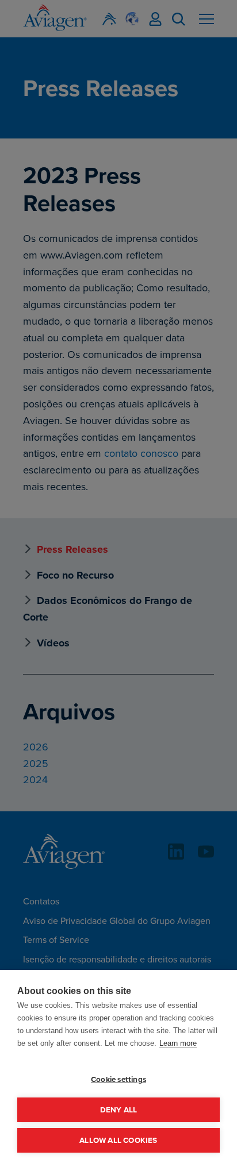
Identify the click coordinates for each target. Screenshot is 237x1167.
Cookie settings (118, 1079)
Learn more (178, 1043)
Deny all (118, 1109)
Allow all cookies (118, 1140)
